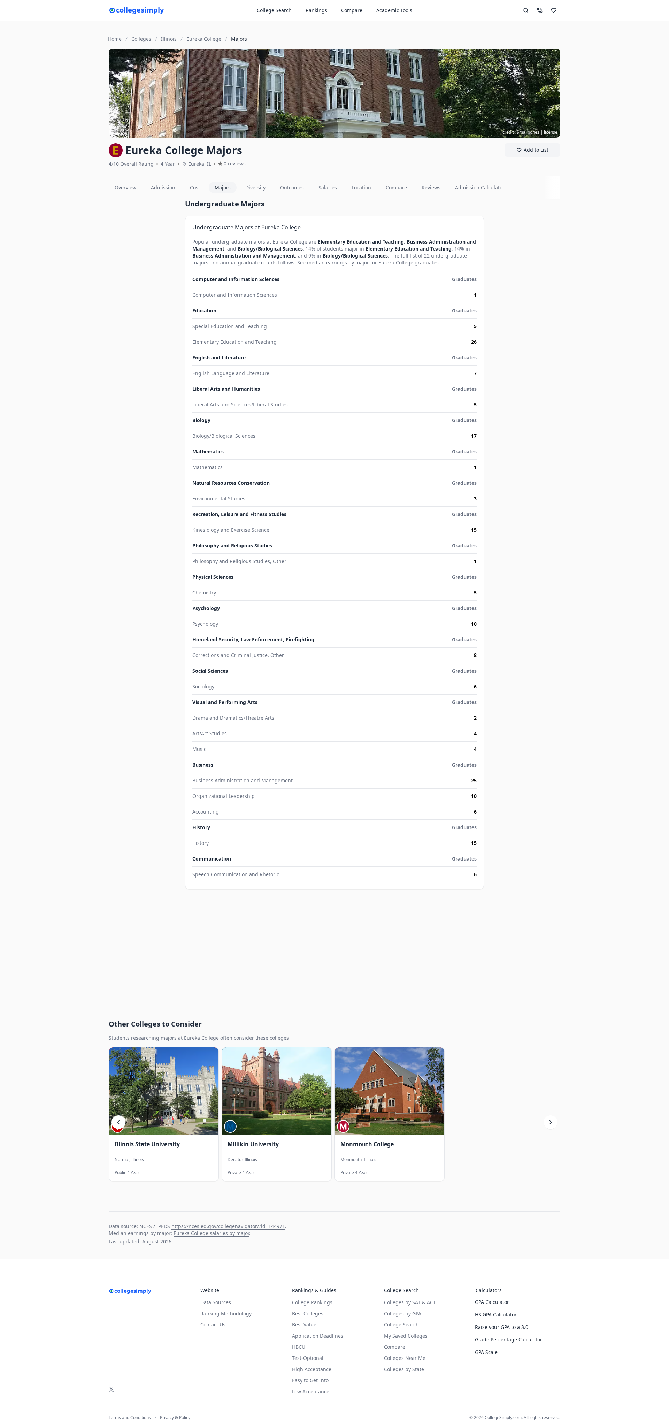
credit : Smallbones (520, 132)
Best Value (304, 1324)
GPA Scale (486, 1352)
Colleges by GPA (402, 1313)
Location (361, 187)
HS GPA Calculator (496, 1314)
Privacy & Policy (175, 1417)
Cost (195, 187)
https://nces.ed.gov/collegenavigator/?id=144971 (228, 1226)
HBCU (298, 1347)
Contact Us (212, 1324)
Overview (125, 187)
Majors (223, 187)
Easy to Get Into (310, 1380)
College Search (401, 1324)
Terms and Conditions (130, 1417)
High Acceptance (311, 1369)
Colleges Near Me (404, 1358)
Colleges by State (404, 1369)
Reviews (431, 187)
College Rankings (312, 1302)
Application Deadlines (317, 1335)
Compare (351, 10)
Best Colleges (307, 1313)
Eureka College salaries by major (211, 1233)
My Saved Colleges (406, 1335)
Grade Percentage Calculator (508, 1339)
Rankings (316, 10)
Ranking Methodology (226, 1313)
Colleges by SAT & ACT (410, 1302)
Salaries (327, 187)
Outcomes (292, 187)
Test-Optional (307, 1358)
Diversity (255, 187)
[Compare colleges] (539, 10)
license (551, 132)
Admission (163, 187)
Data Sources (215, 1302)
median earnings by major (338, 262)
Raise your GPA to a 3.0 (501, 1327)
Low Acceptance (310, 1391)
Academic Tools (394, 10)
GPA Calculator (492, 1302)
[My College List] (553, 10)
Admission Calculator (480, 187)
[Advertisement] (144, 303)
